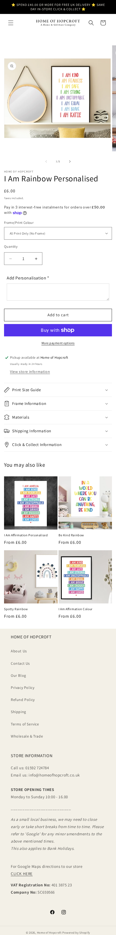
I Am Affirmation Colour (76, 609)
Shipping (18, 711)
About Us (19, 651)
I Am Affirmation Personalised (26, 535)
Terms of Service (25, 724)
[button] (11, 23)
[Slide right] (70, 161)
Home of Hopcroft (49, 932)
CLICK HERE (22, 873)
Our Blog (18, 675)
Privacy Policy (22, 687)
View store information (30, 371)
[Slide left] (46, 161)
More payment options (58, 343)
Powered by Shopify (76, 932)
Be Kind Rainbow (71, 535)
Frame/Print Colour (18, 222)
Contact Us (20, 663)
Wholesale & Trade (27, 736)
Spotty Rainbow (16, 609)
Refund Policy (23, 699)
